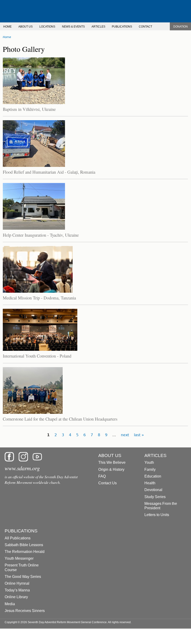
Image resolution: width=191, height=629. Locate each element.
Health (149, 483)
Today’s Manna (17, 590)
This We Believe (112, 462)
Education (152, 476)
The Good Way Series (23, 577)
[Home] (95, 11)
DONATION (180, 26)
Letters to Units (156, 515)
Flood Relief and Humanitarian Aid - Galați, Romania (49, 172)
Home (7, 37)
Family (150, 469)
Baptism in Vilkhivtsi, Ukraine (29, 109)
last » (139, 435)
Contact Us (107, 483)
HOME (7, 26)
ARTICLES (98, 26)
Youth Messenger (19, 558)
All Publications (18, 538)
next (125, 435)
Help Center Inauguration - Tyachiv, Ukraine (41, 235)
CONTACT (145, 26)
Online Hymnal (17, 583)
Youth (149, 462)
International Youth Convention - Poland (37, 356)
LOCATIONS (47, 26)
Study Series (155, 497)
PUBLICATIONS (122, 26)
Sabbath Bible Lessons (24, 545)
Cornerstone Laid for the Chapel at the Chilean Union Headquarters (60, 419)
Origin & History (111, 469)
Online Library (16, 597)
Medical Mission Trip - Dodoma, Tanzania (39, 298)
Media (10, 604)
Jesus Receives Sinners (25, 611)
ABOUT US (25, 26)
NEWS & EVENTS (73, 26)
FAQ (102, 476)
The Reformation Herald (24, 552)
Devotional (153, 490)
